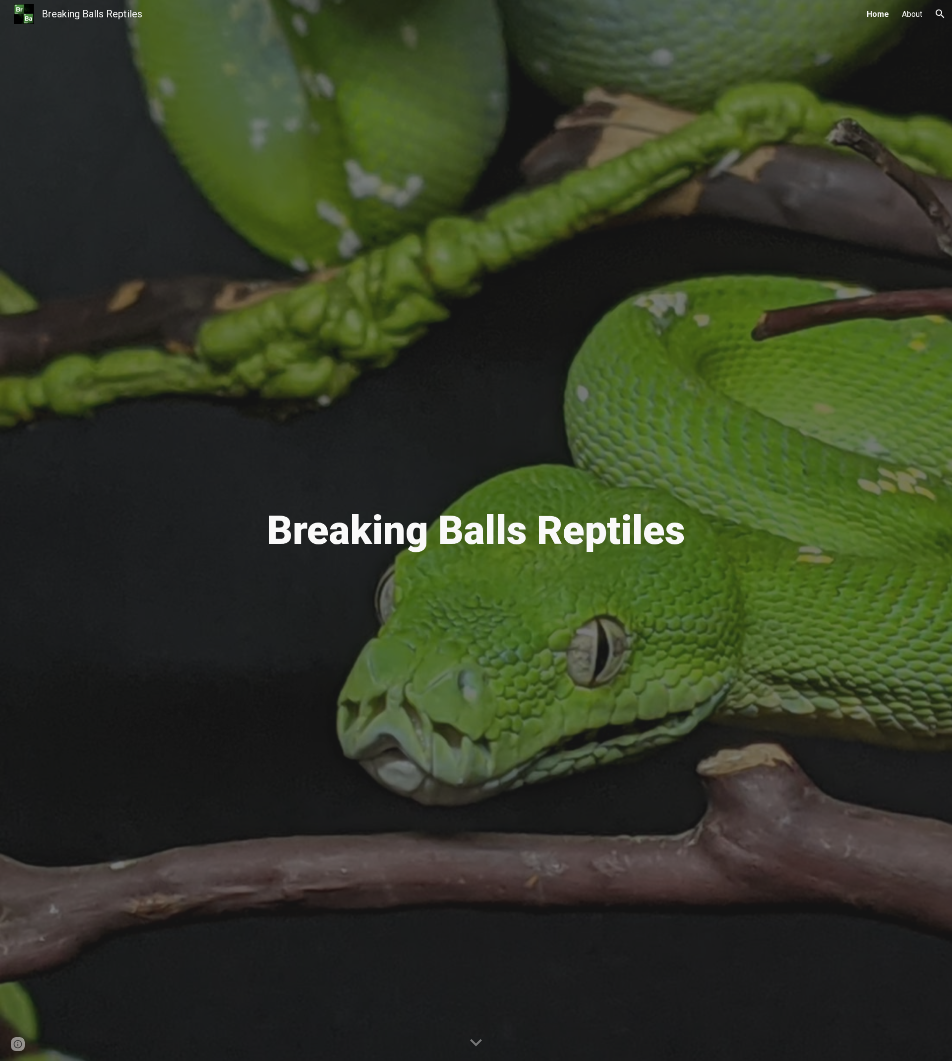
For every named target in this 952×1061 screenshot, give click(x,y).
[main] (476, 530)
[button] (940, 14)
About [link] (912, 14)
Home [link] (878, 14)
